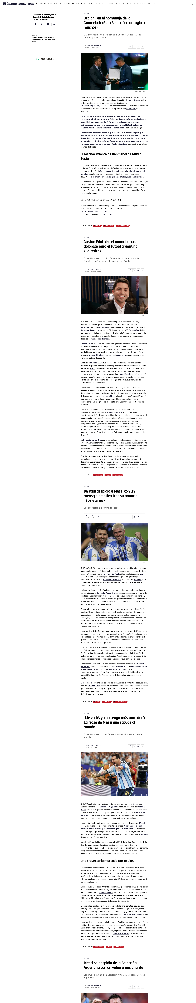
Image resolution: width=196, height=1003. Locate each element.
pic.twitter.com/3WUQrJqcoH (94, 211)
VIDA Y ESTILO (139, 4)
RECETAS (151, 4)
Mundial (137, 579)
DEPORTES (100, 4)
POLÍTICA (58, 4)
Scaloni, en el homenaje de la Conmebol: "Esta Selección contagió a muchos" (44, 17)
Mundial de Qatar (114, 412)
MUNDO (90, 4)
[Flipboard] (48, 24)
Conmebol (131, 109)
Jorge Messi (110, 396)
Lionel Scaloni (109, 225)
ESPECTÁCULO (114, 4)
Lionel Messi (124, 374)
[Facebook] (35, 24)
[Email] (54, 24)
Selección (85, 327)
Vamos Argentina (121, 933)
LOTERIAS (126, 4)
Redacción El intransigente (93, 46)
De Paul (107, 574)
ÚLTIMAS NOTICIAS (44, 4)
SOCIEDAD (80, 4)
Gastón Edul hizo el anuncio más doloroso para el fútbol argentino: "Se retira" (44, 40)
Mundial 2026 (96, 363)
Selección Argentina (90, 106)
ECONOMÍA (69, 4)
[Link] (138, 47)
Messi (106, 327)
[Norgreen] (45, 60)
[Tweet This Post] (134, 47)
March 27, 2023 (107, 214)
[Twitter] (42, 24)
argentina (121, 355)
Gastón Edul (98, 475)
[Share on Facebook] (130, 47)
